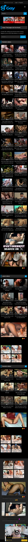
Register (21, 2)
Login (16, 2)
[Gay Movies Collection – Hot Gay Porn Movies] (11, 8)
